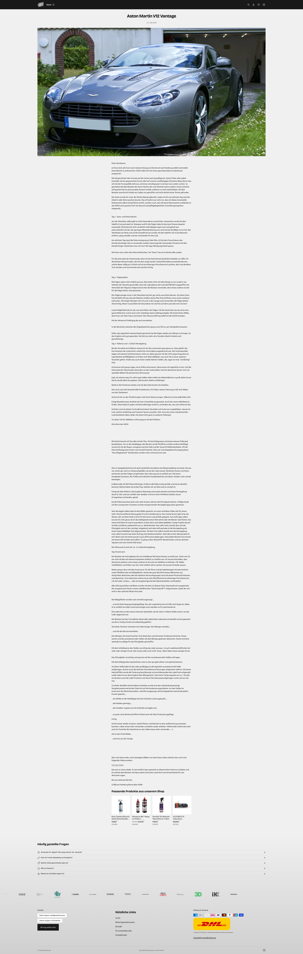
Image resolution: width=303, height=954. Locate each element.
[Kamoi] (21, 894)
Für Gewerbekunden (123, 931)
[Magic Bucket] (232, 894)
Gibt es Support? (47, 868)
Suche (117, 918)
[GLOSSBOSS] (267, 894)
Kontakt (118, 926)
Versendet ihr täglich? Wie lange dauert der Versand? (61, 852)
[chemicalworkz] (39, 894)
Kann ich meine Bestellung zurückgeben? (56, 858)
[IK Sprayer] (162, 894)
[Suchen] (248, 4)
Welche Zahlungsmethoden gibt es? (54, 863)
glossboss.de (47, 950)
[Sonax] (214, 894)
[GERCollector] (197, 894)
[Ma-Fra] (109, 894)
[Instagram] (264, 950)
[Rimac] (56, 894)
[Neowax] (179, 894)
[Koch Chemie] (126, 894)
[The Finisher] (74, 894)
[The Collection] (250, 894)
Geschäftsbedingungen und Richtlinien (151, 950)
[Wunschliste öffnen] (258, 4)
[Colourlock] (91, 894)
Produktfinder (121, 935)
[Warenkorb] (264, 4)
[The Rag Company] (285, 894)
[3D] (144, 894)
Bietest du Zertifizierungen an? (52, 874)
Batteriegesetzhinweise (125, 922)
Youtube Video (118, 765)
